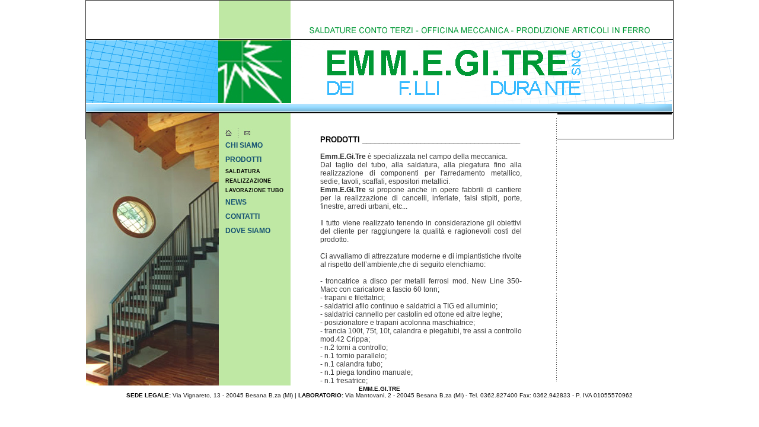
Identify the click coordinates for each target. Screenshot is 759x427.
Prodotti (243, 159)
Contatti (242, 216)
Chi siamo (244, 145)
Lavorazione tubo (254, 190)
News (236, 202)
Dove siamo (247, 231)
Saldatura (242, 171)
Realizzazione (248, 181)
